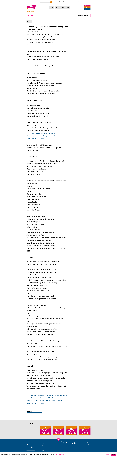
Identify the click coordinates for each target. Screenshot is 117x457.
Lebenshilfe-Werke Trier (80, 1)
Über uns (73, 1)
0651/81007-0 (30, 446)
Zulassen (113, 454)
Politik (57, 7)
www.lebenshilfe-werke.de (31, 450)
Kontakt (89, 1)
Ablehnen (107, 454)
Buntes (67, 7)
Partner (86, 1)
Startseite (28, 11)
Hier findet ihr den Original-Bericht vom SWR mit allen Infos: (47, 395)
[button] (29, 412)
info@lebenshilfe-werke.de (31, 449)
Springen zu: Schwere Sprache (83, 15)
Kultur (51, 7)
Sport (62, 7)
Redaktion (36, 31)
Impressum (43, 452)
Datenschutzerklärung (60, 454)
